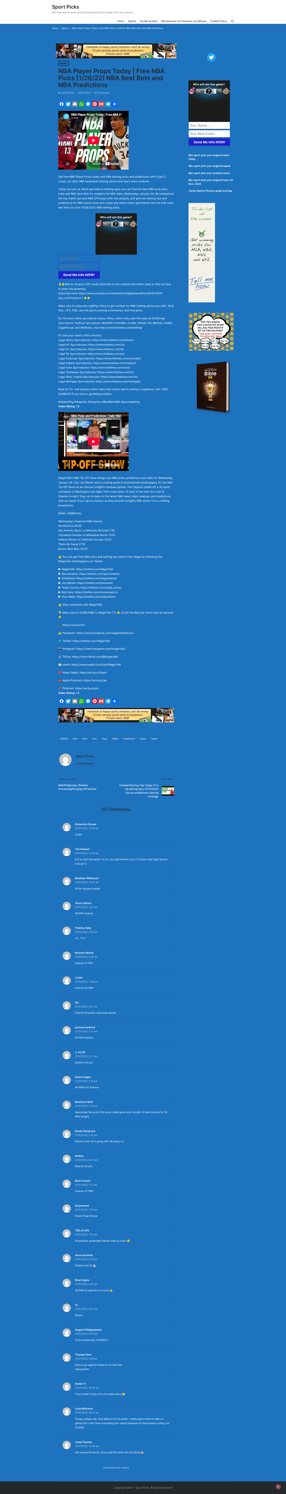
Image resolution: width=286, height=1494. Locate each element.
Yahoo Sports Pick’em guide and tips (210, 190)
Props (143, 738)
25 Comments (101, 92)
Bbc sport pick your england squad (209, 166)
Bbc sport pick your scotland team (209, 173)
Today (154, 738)
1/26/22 (64, 738)
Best (75, 738)
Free (94, 738)
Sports (63, 63)
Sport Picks (65, 7)
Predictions (129, 738)
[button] (84, 763)
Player (115, 738)
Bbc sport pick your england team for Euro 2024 (211, 181)
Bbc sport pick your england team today (209, 157)
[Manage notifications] (278, 1486)
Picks (104, 738)
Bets (85, 738)
